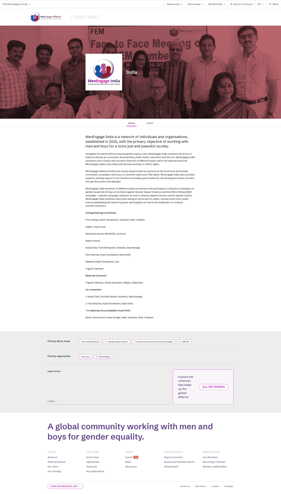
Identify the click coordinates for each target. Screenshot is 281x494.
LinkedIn (215, 486)
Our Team (53, 466)
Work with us (200, 486)
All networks (214, 387)
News (128, 461)
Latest (149, 123)
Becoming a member (214, 461)
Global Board (171, 466)
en (259, 4)
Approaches (173, 4)
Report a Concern (243, 4)
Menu (276, 4)
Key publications (95, 471)
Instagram (228, 486)
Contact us (185, 486)
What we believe (57, 461)
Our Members (210, 457)
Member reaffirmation (215, 466)
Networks (91, 466)
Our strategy (54, 471)
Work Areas (194, 4)
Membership (215, 4)
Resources (131, 466)
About (131, 123)
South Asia (85, 17)
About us (52, 457)
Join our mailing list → (65, 486)
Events (131, 457)
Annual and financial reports (179, 461)
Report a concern (173, 457)
